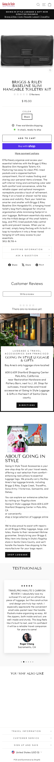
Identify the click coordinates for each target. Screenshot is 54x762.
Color (27, 111)
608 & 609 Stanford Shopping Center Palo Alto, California (27, 374)
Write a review (27, 294)
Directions (27, 405)
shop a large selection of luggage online (26, 516)
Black (27, 116)
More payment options (27, 153)
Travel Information (26, 731)
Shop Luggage (18, 555)
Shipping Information (27, 249)
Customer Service (26, 738)
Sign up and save (26, 745)
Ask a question (27, 255)
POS (15, 760)
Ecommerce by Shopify (30, 760)
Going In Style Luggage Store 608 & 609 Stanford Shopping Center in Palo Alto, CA (26, 507)
